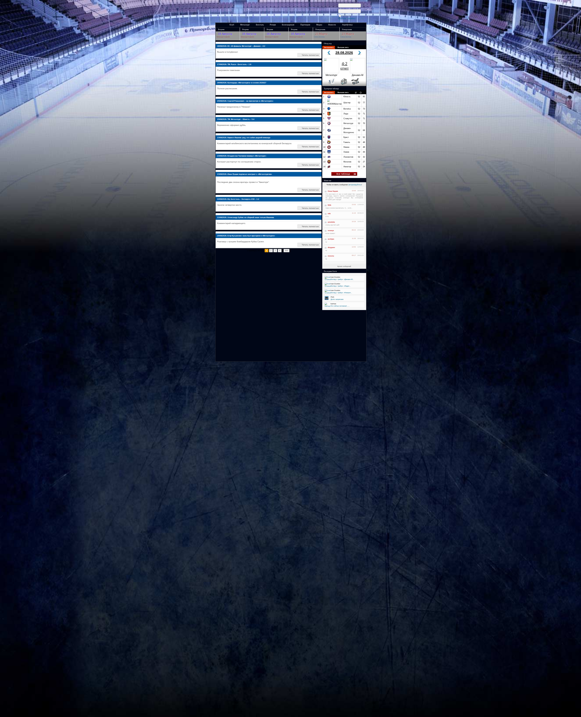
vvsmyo (331, 230)
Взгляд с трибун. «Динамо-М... (342, 279)
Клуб (232, 25)
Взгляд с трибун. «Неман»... (341, 293)
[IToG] (326, 299)
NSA (329, 205)
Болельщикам (288, 25)
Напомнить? (351, 18)
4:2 (344, 65)
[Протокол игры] (329, 85)
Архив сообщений (344, 266)
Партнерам (305, 25)
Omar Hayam (333, 191)
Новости (332, 25)
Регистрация (342, 18)
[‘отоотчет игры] (343, 85)
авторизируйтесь (354, 185)
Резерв (273, 25)
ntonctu (331, 256)
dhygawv (331, 247)
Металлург (245, 25)
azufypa (331, 239)
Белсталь (260, 25)
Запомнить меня (347, 15)
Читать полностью (310, 55)
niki (329, 213)
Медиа (319, 25)
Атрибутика (347, 25)
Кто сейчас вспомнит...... (340, 306)
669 (286, 251)
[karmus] (327, 306)
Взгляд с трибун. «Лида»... (341, 286)
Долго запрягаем (337, 299)
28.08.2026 (344, 53)
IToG (332, 297)
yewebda (331, 222)
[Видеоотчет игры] (358, 85)
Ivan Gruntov (335, 277)
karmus (333, 304)
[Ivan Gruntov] (328, 279)
